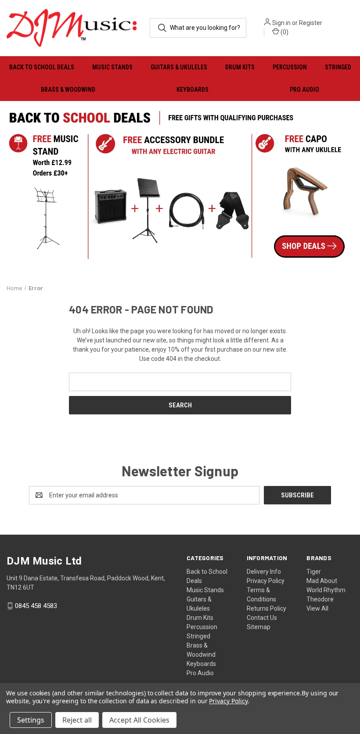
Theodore (320, 599)
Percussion (290, 67)
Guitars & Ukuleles (179, 67)
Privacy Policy (265, 580)
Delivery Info (264, 571)
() (283, 32)
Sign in (281, 22)
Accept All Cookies (139, 720)
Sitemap (258, 626)
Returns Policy (266, 608)
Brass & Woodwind (68, 89)
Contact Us (262, 617)
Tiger (313, 571)
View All (317, 608)
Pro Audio (304, 89)
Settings (30, 720)
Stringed (338, 67)
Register (310, 22)
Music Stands (112, 67)
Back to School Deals (41, 67)
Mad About (321, 580)
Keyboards (192, 89)
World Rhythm (326, 590)
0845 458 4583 (36, 606)
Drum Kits (240, 67)
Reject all (77, 720)
